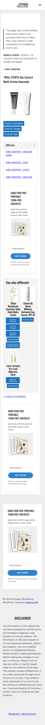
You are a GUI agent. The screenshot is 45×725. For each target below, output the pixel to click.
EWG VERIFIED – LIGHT (18, 170)
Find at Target (12, 128)
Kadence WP (31, 602)
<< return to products (14, 396)
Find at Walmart (12, 334)
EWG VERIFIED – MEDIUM (19, 177)
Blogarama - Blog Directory (22, 714)
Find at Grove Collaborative (12, 345)
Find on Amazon (14, 123)
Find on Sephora (12, 380)
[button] (20, 227)
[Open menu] (40, 5)
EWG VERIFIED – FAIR (17, 162)
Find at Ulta (11, 134)
